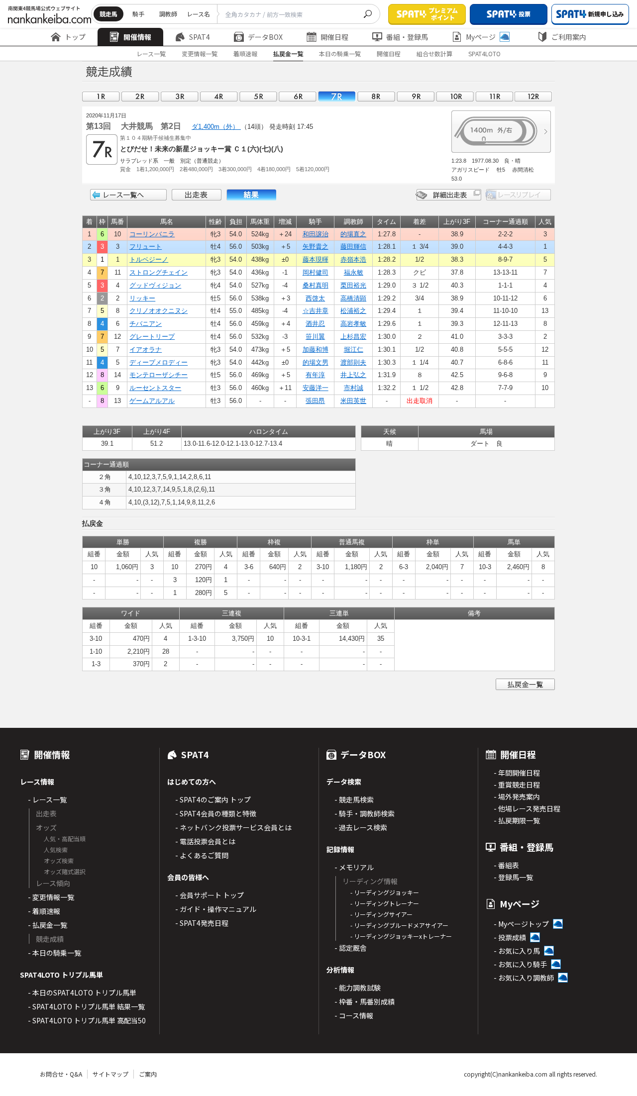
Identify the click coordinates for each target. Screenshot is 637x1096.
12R (533, 96)
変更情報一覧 (199, 53)
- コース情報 (353, 1015)
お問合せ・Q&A (61, 1074)
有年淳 (315, 375)
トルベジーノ (148, 259)
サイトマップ (110, 1074)
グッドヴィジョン (155, 285)
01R (101, 96)
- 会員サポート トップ (209, 895)
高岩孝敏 (353, 323)
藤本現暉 (315, 259)
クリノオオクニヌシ (158, 310)
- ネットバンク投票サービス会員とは (233, 827)
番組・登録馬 (407, 37)
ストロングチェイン (158, 272)
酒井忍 (315, 323)
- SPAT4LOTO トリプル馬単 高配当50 (87, 1020)
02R (140, 96)
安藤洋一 (315, 388)
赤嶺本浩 (353, 259)
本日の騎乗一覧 (340, 53)
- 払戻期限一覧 (517, 820)
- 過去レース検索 (360, 827)
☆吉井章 (315, 310)
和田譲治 (315, 234)
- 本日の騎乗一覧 (54, 953)
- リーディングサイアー (381, 914)
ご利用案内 (568, 37)
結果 (251, 194)
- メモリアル (354, 867)
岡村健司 (315, 272)
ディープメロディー (158, 362)
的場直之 (353, 234)
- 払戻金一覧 (47, 925)
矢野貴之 (315, 246)
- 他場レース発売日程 (527, 808)
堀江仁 (353, 349)
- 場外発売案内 (517, 796)
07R (337, 96)
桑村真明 (315, 285)
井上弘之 (353, 375)
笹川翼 (315, 336)
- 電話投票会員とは (205, 841)
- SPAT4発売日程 (201, 923)
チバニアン (145, 323)
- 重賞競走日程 (517, 785)
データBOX (265, 37)
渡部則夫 (353, 362)
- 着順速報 (44, 911)
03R (180, 96)
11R (494, 96)
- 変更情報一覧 (51, 897)
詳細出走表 (448, 194)
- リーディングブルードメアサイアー (399, 925)
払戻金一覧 (288, 53)
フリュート (145, 246)
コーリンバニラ (152, 234)
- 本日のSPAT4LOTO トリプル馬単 (82, 992)
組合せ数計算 (434, 53)
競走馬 (108, 13)
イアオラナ (145, 349)
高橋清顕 (353, 298)
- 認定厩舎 (350, 948)
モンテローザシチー (158, 375)
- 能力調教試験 (357, 988)
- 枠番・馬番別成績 (364, 1001)
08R (376, 96)
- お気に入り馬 (517, 951)
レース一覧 (151, 53)
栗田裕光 (353, 285)
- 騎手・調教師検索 (364, 813)
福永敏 (353, 272)
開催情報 (137, 37)
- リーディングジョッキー (384, 892)
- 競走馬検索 (354, 799)
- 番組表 (506, 865)
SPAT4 (199, 37)
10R (455, 96)
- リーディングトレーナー (384, 903)
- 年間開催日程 (517, 773)
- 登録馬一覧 (513, 877)
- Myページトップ (521, 924)
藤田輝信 (353, 246)
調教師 (168, 13)
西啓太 (315, 298)
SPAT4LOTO (484, 53)
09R (415, 96)
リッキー (142, 298)
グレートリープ (152, 336)
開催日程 (334, 37)
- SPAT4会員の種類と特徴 (215, 813)
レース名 (198, 13)
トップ (75, 37)
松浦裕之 (353, 310)
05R (258, 96)
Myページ (481, 37)
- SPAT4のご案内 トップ (213, 799)
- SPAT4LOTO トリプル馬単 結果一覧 (86, 1006)
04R (219, 96)
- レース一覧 (47, 799)
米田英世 (353, 400)
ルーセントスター (155, 388)
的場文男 (315, 362)
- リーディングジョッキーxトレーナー (401, 936)
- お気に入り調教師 (524, 978)
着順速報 (245, 53)
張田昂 (315, 400)
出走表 (196, 194)
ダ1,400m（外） (216, 126)
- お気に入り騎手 (520, 964)
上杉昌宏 (353, 336)
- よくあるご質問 (201, 855)
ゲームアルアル (152, 400)
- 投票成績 (510, 937)
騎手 (138, 13)
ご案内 (148, 1074)
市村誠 (353, 388)
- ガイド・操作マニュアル (215, 909)
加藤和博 (315, 349)
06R (298, 96)
